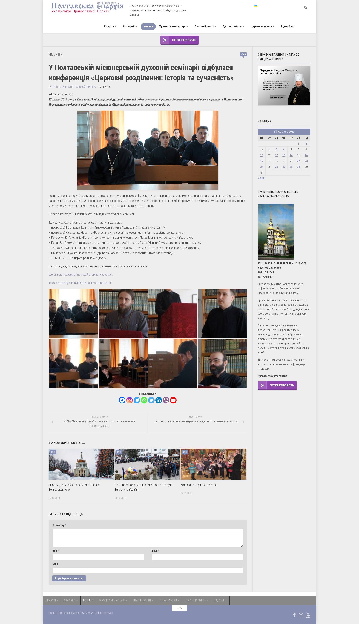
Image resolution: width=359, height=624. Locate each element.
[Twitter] (151, 400)
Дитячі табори (232, 26)
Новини (148, 26)
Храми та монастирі (172, 26)
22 (298, 161)
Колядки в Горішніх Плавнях (198, 485)
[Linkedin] (158, 400)
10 (261, 155)
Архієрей (128, 26)
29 (298, 167)
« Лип (261, 178)
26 (276, 167)
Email (155, 550)
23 (306, 161)
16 (306, 155)
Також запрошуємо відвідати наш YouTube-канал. (80, 283)
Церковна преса (261, 26)
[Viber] (166, 400)
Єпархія (109, 26)
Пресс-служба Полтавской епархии (74, 86)
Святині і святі (204, 26)
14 (291, 155)
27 (283, 167)
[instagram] (301, 615)
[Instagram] (129, 400)
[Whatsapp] (144, 400)
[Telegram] (137, 400)
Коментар (59, 525)
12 (276, 155)
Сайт (55, 563)
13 (283, 155)
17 (261, 161)
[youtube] (307, 615)
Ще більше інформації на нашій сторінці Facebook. (81, 274)
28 (291, 167)
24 (261, 167)
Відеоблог (288, 26)
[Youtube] (173, 400)
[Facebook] (122, 400)
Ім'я (55, 550)
